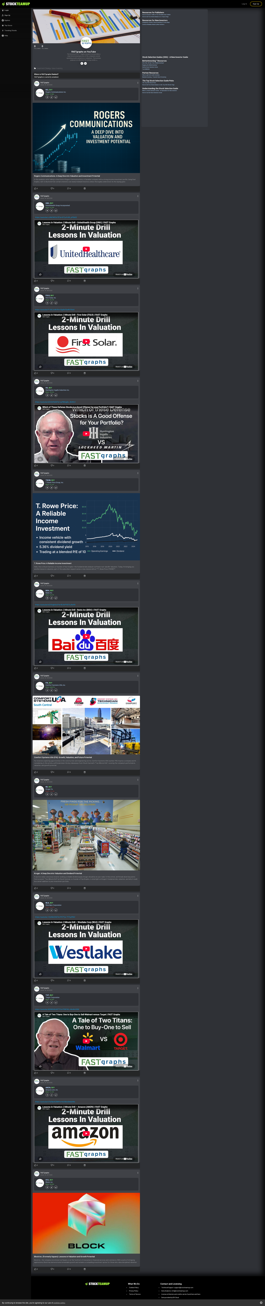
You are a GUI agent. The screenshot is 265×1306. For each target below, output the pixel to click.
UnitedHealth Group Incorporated (58, 205)
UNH (47, 203)
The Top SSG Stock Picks (149, 82)
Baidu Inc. (49, 593)
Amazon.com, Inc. (52, 1090)
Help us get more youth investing (150, 75)
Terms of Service (135, 1294)
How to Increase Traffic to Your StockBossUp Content (156, 14)
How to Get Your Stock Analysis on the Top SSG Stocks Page (158, 84)
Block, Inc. (49, 1182)
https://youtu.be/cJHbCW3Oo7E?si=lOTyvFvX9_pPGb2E (56, 217)
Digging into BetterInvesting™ (149, 65)
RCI (47, 90)
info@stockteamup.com (180, 1291)
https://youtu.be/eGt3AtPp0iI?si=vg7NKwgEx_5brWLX (55, 402)
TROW (48, 480)
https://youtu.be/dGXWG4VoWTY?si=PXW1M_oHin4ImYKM (57, 1009)
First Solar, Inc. (51, 298)
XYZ (47, 1180)
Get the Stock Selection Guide (150, 67)
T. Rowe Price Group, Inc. (55, 482)
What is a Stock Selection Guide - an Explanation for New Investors (159, 90)
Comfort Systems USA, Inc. (56, 685)
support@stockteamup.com (183, 1287)
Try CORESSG (146, 69)
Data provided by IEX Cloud (170, 1297)
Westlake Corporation (53, 905)
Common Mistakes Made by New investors (153, 24)
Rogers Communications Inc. (56, 92)
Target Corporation (52, 997)
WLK (47, 903)
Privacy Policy (133, 1291)
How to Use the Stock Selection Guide (152, 92)
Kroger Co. (49, 789)
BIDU (47, 591)
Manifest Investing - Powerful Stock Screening (154, 77)
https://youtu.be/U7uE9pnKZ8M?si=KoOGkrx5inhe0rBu (55, 1102)
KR (47, 787)
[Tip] (85, 188)
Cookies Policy (134, 1287)
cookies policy (59, 1302)
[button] (15, 10)
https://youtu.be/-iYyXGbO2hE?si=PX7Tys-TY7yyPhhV (55, 917)
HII (47, 388)
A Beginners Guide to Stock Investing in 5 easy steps (156, 22)
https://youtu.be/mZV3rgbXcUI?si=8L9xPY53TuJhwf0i (55, 605)
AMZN (48, 1088)
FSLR (48, 295)
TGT (47, 995)
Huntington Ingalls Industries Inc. (57, 390)
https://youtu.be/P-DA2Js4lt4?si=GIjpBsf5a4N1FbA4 (54, 310)
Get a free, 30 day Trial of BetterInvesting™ (153, 63)
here (192, 1294)
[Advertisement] (174, 40)
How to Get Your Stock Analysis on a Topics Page (155, 16)
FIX (47, 683)
